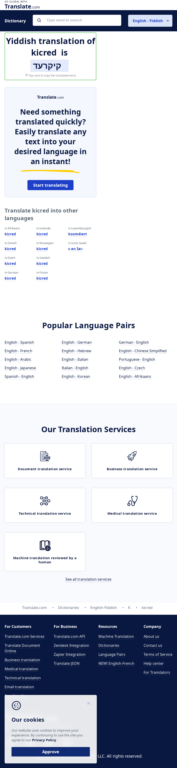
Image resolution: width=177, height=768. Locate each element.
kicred (10, 233)
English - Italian (75, 359)
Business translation (22, 659)
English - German (77, 342)
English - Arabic (18, 359)
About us (151, 636)
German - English (134, 342)
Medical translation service (132, 513)
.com (22, 6)
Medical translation (21, 668)
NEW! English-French (116, 663)
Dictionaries (108, 645)
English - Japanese (20, 367)
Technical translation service (45, 513)
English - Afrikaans (135, 376)
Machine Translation (116, 636)
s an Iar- (75, 248)
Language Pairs (111, 654)
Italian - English (75, 367)
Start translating (50, 185)
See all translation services (88, 579)
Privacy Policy (44, 740)
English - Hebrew (76, 350)
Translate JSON (67, 663)
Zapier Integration (70, 654)
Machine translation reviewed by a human (45, 559)
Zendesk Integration (71, 645)
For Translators (157, 672)
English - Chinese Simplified (143, 350)
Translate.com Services (24, 636)
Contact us (153, 645)
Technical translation (23, 677)
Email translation (19, 686)
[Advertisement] (137, 116)
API (69, 636)
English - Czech (132, 367)
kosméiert (77, 233)
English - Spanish (19, 342)
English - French (18, 350)
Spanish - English (19, 376)
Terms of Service (158, 654)
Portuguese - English (137, 359)
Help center (154, 663)
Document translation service (45, 469)
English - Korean (76, 376)
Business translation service (132, 469)
